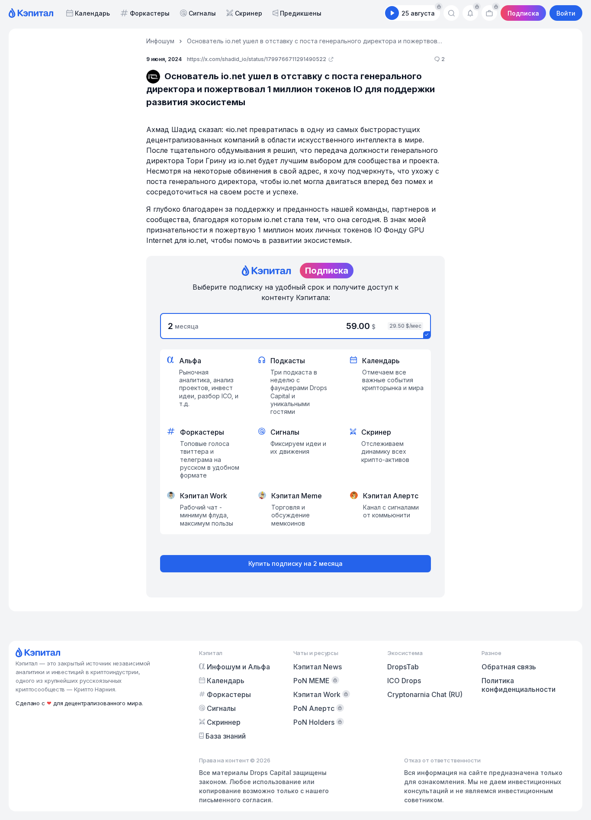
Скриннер (224, 722)
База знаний (226, 736)
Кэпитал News (317, 666)
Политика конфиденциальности (519, 685)
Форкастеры (150, 13)
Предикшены (300, 13)
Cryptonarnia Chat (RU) (425, 694)
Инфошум (160, 41)
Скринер (248, 13)
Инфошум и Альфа (238, 666)
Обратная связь (509, 666)
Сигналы (202, 13)
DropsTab (403, 666)
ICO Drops (404, 680)
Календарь (92, 13)
